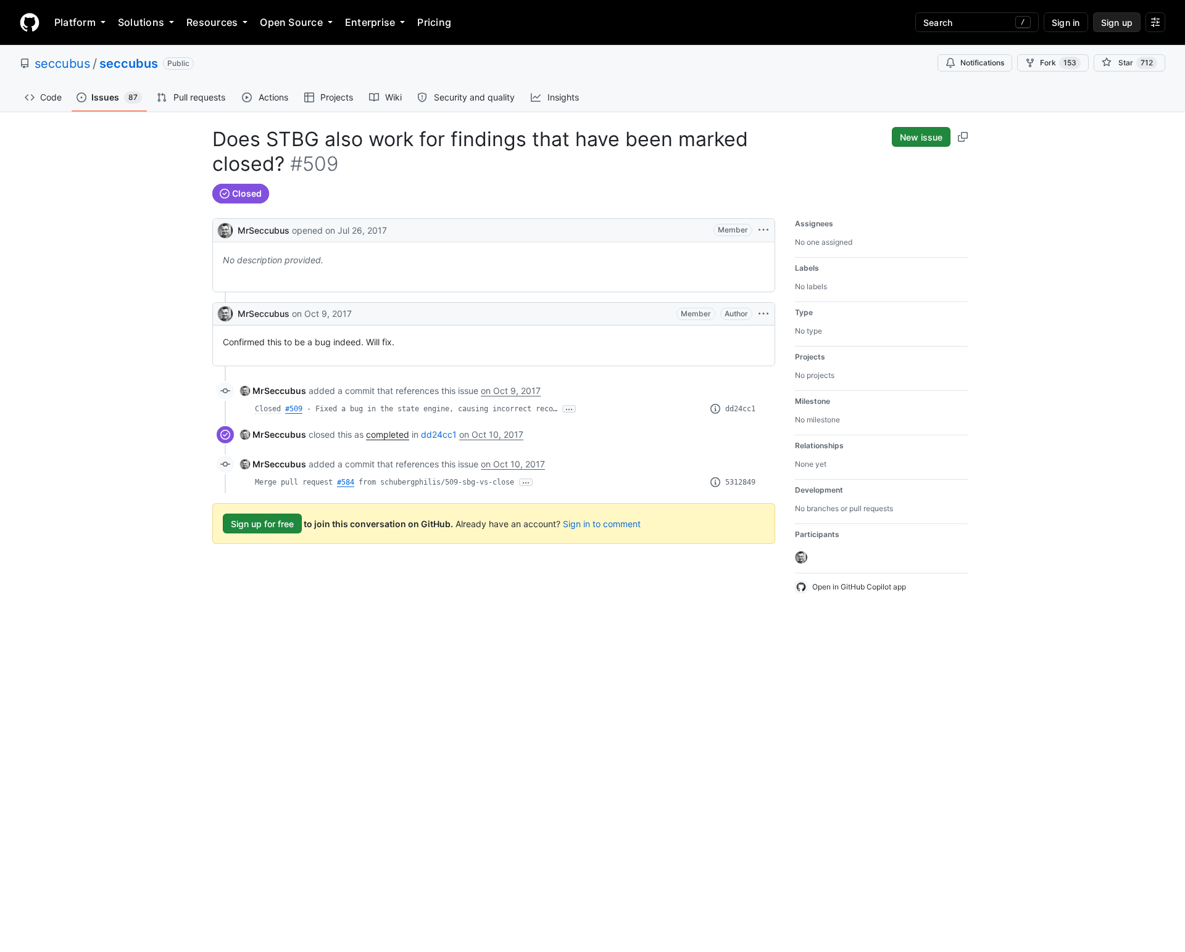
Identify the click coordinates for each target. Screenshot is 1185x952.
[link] (273, 390)
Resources (212, 22)
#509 (293, 408)
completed (387, 434)
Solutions (141, 22)
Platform (75, 22)
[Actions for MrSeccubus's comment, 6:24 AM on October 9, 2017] (763, 313)
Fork (1058, 62)
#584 (345, 482)
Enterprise (370, 22)
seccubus (62, 63)
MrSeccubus (263, 230)
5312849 (740, 482)
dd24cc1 (740, 408)
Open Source (291, 22)
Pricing (434, 22)
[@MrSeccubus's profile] (225, 229)
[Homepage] (30, 22)
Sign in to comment (602, 524)
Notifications (982, 62)
